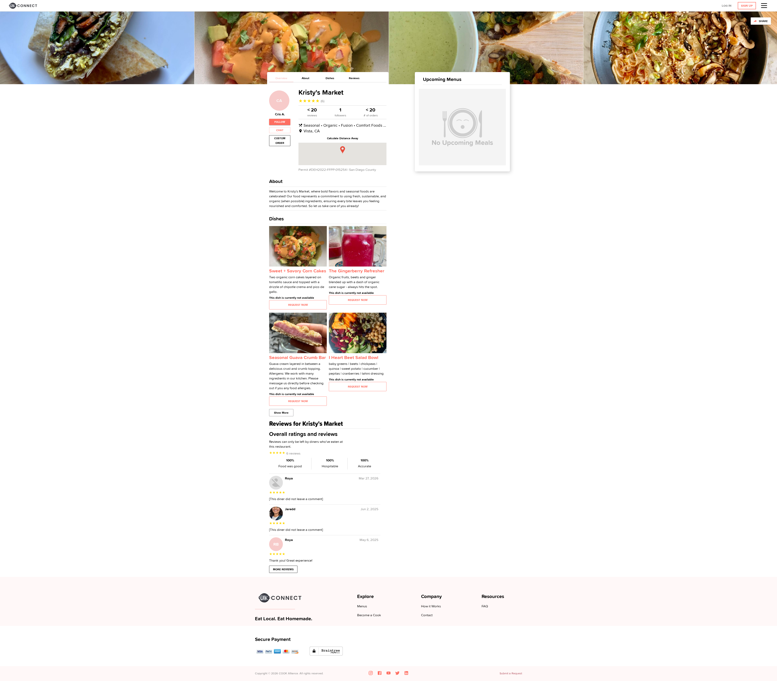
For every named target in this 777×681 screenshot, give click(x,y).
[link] (22, 6)
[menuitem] (765, 5)
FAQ (485, 606)
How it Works (431, 606)
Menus (362, 606)
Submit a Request (511, 673)
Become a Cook (369, 615)
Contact (427, 615)
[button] (705, 5)
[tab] (281, 78)
